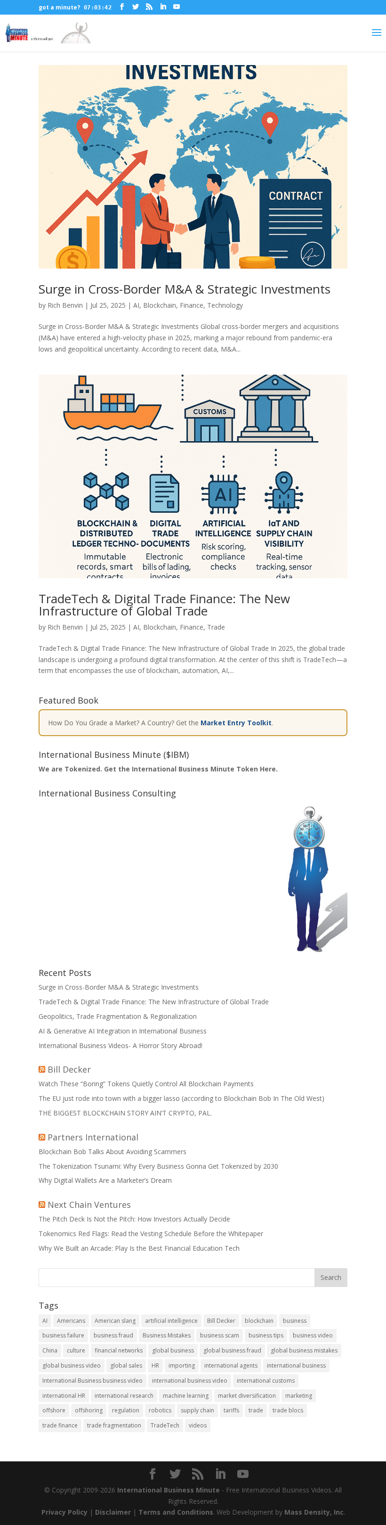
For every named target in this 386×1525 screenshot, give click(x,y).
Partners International (93, 1137)
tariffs (231, 1410)
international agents (230, 1365)
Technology (225, 305)
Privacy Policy (64, 1512)
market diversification (247, 1396)
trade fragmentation (114, 1425)
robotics (160, 1410)
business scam (219, 1335)
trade (256, 1410)
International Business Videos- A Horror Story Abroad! (120, 1045)
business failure (63, 1335)
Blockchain (159, 305)
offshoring (89, 1410)
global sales (126, 1365)
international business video (189, 1381)
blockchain (259, 1321)
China (49, 1350)
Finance (191, 305)
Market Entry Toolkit (236, 722)
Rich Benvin (65, 305)
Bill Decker (69, 1069)
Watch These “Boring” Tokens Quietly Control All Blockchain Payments (146, 1083)
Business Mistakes (167, 1335)
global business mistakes (304, 1350)
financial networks (119, 1350)
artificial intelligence (171, 1321)
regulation (125, 1410)
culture (76, 1350)
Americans (71, 1321)
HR (155, 1365)
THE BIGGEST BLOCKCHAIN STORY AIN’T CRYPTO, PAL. (125, 1112)
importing (182, 1365)
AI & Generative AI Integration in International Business (123, 1030)
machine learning (186, 1396)
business (294, 1321)
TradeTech (165, 1425)
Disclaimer (113, 1512)
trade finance (60, 1425)
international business (296, 1365)
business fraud (113, 1335)
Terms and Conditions (175, 1512)
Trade (216, 627)
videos (198, 1425)
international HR (63, 1396)
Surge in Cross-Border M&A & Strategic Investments (184, 288)
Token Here (256, 768)
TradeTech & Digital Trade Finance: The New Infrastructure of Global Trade (164, 604)
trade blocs (288, 1410)
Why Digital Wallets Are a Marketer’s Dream (105, 1180)
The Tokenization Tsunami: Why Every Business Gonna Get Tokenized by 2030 (158, 1166)
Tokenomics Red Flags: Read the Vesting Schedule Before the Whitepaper (151, 1233)
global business (173, 1350)
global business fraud (232, 1350)
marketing (298, 1396)
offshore (53, 1410)
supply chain (197, 1410)
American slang (115, 1321)
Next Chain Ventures (89, 1204)
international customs (266, 1381)
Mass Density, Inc (314, 1512)
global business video (71, 1365)
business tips (266, 1335)
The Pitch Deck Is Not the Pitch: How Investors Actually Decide (134, 1218)
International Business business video (92, 1381)
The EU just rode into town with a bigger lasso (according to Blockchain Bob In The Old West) (181, 1098)
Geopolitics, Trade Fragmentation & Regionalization (118, 1016)
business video (313, 1335)
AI (136, 305)
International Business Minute (168, 1489)
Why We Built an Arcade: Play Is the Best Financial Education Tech (139, 1248)
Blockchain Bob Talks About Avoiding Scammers (112, 1151)
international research (124, 1396)
